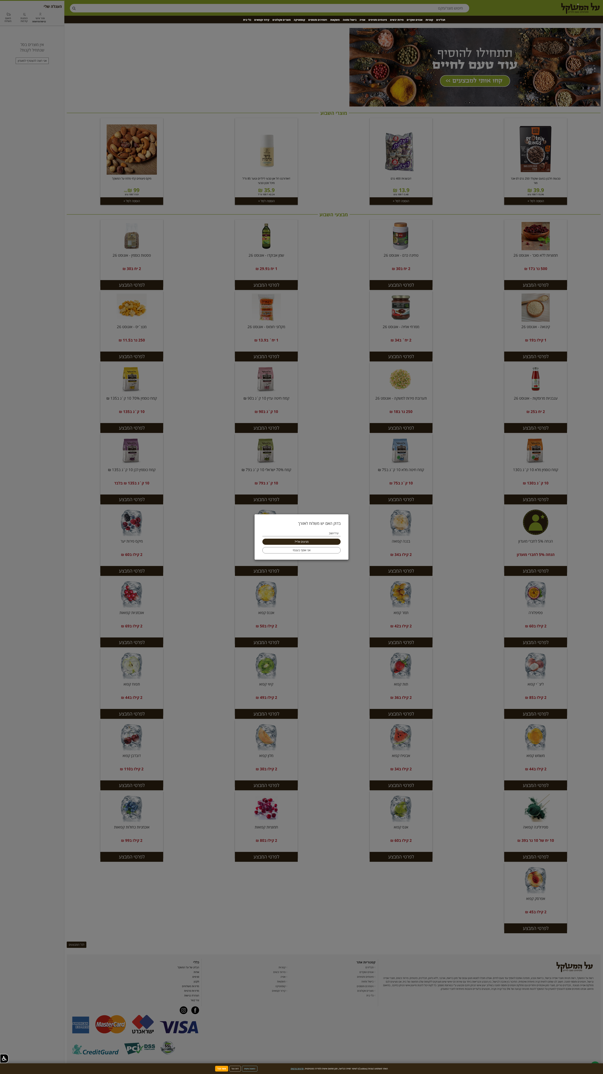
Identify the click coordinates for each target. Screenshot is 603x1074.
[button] (4, 1058)
